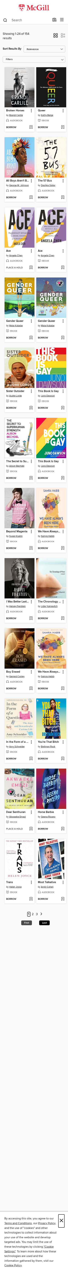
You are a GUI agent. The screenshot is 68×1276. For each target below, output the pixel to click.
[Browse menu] (62, 19)
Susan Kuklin (15, 536)
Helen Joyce (15, 886)
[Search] (5, 20)
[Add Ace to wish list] (31, 267)
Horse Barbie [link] (46, 812)
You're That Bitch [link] (48, 742)
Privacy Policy (46, 1223)
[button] (55, 36)
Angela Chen (15, 255)
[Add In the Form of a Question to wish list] (31, 759)
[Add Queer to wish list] (62, 127)
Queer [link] (41, 110)
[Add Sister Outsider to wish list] (31, 408)
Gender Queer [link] (14, 321)
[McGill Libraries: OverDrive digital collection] (34, 8)
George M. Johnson (19, 185)
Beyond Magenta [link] (16, 531)
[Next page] (41, 914)
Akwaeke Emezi (17, 816)
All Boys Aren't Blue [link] (17, 180)
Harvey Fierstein (17, 606)
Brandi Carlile (16, 115)
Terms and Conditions (18, 1223)
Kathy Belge (47, 115)
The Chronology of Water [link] (49, 601)
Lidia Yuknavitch (49, 606)
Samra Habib (47, 536)
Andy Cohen (47, 886)
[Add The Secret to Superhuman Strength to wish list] (31, 478)
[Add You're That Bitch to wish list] (62, 759)
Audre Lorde (15, 395)
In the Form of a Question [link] (17, 742)
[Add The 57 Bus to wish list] (62, 197)
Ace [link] (8, 251)
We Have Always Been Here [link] (49, 531)
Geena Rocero (48, 816)
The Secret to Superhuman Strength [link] (17, 461)
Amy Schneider (17, 746)
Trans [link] (9, 882)
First (26, 922)
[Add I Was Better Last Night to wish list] (31, 618)
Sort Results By (12, 49)
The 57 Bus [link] (45, 180)
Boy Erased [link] (13, 672)
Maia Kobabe (16, 325)
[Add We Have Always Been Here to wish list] (62, 548)
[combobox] (26, 20)
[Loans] (54, 20)
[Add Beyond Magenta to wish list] (31, 548)
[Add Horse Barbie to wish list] (62, 829)
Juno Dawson (48, 395)
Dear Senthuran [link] (16, 812)
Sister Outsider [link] (15, 391)
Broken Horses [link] (15, 110)
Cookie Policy (13, 1265)
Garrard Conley (16, 676)
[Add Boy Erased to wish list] (31, 688)
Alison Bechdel (16, 466)
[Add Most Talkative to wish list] (62, 899)
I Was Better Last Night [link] (17, 601)
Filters (9, 59)
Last (44, 922)
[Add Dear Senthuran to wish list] (31, 829)
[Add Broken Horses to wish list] (31, 127)
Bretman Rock (48, 746)
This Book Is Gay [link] (48, 391)
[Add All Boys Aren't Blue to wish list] (31, 197)
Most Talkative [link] (47, 882)
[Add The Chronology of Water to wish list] (62, 618)
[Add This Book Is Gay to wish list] (62, 408)
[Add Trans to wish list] (31, 899)
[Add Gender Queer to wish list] (31, 338)
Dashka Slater (48, 185)
